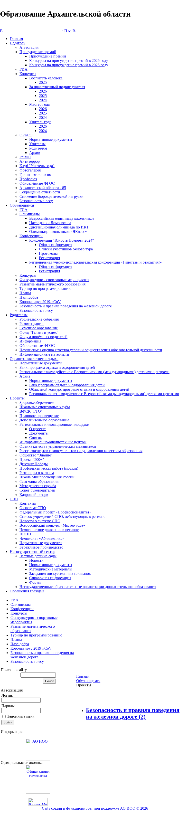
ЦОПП (25, 534)
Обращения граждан (27, 591)
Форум (35, 582)
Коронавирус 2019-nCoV (40, 302)
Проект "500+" (31, 459)
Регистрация (49, 258)
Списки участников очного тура (66, 249)
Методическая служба (37, 486)
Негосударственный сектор (32, 552)
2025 (43, 82)
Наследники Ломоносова (50, 223)
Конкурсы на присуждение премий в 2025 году (68, 65)
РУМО (25, 157)
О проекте (37, 429)
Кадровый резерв (33, 495)
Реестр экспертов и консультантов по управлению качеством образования (80, 451)
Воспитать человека (46, 78)
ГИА (23, 69)
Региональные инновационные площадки (54, 424)
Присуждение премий (37, 52)
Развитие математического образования (52, 284)
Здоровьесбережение (36, 402)
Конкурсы (27, 74)
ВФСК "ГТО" (31, 411)
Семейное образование (38, 328)
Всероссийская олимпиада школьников (61, 218)
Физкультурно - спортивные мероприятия (54, 280)
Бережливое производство (41, 547)
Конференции (31, 236)
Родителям (38, 148)
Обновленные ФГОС (37, 345)
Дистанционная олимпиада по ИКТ (59, 227)
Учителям (37, 144)
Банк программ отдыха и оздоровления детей (57, 367)
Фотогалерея (30, 170)
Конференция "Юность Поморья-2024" (61, 240)
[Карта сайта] (70, 30)
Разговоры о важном (36, 473)
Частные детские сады (37, 556)
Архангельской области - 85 (42, 188)
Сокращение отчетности (39, 192)
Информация (30, 341)
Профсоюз (28, 179)
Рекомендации (31, 324)
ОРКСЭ (26, 135)
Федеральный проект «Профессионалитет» (55, 512)
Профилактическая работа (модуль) (48, 468)
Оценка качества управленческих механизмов (57, 446)
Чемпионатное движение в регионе (49, 530)
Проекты (17, 398)
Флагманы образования (38, 481)
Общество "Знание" (36, 455)
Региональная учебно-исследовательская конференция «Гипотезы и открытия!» (95, 262)
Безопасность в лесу (36, 201)
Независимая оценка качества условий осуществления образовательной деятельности (90, 350)
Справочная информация (50, 578)
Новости (36, 560)
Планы (25, 293)
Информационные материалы (44, 354)
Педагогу (17, 43)
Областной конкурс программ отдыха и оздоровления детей (79, 389)
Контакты (27, 503)
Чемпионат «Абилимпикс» (41, 538)
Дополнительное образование (44, 420)
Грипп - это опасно (35, 174)
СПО (14, 499)
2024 (43, 100)
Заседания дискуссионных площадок (60, 573)
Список (35, 438)
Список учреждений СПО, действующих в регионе (62, 516)
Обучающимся (22, 205)
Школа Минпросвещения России (47, 477)
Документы (38, 433)
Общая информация (55, 245)
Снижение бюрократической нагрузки (51, 196)
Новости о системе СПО (39, 521)
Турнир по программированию (45, 288)
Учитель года (40, 122)
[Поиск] (65, 30)
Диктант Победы (33, 464)
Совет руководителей (37, 490)
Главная (16, 39)
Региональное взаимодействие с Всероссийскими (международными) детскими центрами (94, 372)
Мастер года (39, 104)
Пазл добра (28, 297)
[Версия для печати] (74, 30)
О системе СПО (32, 508)
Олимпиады (29, 214)
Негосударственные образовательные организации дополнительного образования (87, 587)
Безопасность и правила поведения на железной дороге (65, 306)
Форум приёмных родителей (43, 337)
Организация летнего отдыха (34, 359)
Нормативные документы (50, 139)
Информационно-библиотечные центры (52, 442)
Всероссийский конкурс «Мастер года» (52, 525)
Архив (34, 153)
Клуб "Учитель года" (37, 166)
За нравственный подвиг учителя (57, 87)
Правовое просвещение (39, 416)
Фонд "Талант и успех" (38, 332)
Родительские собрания (39, 319)
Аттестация (28, 47)
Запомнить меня (20, 716)
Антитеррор (29, 161)
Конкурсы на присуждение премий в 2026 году (68, 60)
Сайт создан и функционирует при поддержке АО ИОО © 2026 (94, 808)
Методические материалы (50, 569)
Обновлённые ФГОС (37, 183)
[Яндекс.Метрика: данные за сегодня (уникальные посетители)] (38, 802)
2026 (43, 91)
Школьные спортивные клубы (44, 407)
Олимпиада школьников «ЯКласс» (58, 231)
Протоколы (48, 253)
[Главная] (61, 30)
